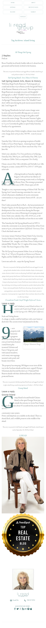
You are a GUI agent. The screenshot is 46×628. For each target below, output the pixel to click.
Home (13, 2)
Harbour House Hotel (23, 236)
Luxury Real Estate (23, 282)
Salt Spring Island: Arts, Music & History (23, 77)
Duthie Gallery (7, 115)
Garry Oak (6, 350)
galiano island (40, 273)
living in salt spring (8, 282)
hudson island (7, 279)
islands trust (21, 279)
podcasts (16, 75)
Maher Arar (28, 251)
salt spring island (35, 288)
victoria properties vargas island (16, 294)
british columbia (12, 270)
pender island (32, 285)
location (15, 282)
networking (13, 285)
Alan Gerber (6, 131)
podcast (39, 285)
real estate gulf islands (13, 288)
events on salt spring (20, 273)
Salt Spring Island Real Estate (24, 267)
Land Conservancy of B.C (15, 185)
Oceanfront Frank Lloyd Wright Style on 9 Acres (23, 300)
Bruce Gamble (31, 72)
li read (40, 279)
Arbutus (12, 347)
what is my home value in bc (32, 294)
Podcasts (18, 72)
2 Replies (6, 55)
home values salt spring (37, 276)
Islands (12, 12)
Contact (23, 17)
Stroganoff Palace (36, 86)
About (33, 2)
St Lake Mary (25, 291)
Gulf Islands (19, 427)
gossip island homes (15, 276)
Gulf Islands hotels (26, 276)
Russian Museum (12, 89)
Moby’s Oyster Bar (14, 238)
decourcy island (10, 273)
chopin (33, 270)
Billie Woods (12, 244)
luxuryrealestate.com (34, 282)
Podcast (4, 58)
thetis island (32, 291)
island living (38, 72)
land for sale (35, 279)
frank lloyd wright (31, 273)
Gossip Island (23, 388)
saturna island (17, 291)
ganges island (5, 276)
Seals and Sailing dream (10, 316)
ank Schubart (19, 306)
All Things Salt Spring (23, 52)
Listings (12, 7)
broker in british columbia (23, 270)
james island (28, 279)
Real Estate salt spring (25, 288)
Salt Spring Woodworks (10, 110)
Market (33, 12)
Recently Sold (33, 7)
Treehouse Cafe (7, 241)
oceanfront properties (23, 285)
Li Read (32, 75)
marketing (7, 285)
